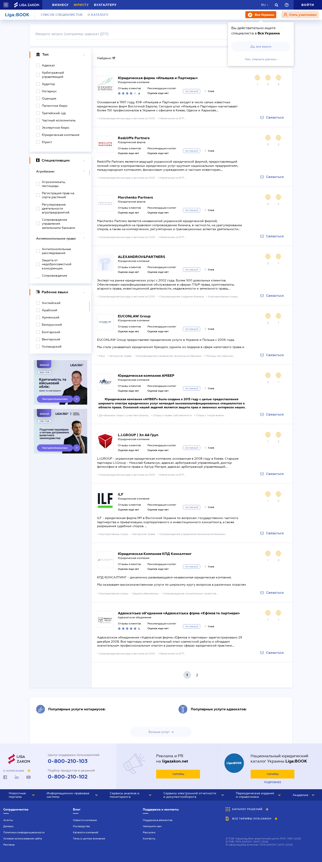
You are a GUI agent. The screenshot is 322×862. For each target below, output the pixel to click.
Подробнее (272, 782)
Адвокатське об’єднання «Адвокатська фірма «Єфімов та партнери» (179, 613)
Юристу (81, 5)
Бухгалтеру (105, 5)
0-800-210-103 (68, 761)
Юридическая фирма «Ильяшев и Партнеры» (158, 78)
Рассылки (149, 832)
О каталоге (98, 14)
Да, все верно (260, 46)
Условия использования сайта (22, 838)
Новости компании (85, 820)
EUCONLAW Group (134, 316)
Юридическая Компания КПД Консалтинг (155, 554)
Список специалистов (61, 14)
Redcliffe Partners (134, 138)
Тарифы (178, 774)
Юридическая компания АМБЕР (146, 375)
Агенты (8, 820)
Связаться (275, 117)
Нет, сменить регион (261, 59)
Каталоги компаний (85, 832)
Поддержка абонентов (157, 820)
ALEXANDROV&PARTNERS (141, 257)
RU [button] (263, 5)
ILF (120, 494)
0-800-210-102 (68, 776)
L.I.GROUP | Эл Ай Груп (138, 435)
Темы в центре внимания (89, 838)
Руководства (81, 826)
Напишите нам (152, 826)
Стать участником (302, 14)
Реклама (8, 844)
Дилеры (8, 826)
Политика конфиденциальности (23, 832)
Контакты (149, 838)
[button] (6, 4)
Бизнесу (60, 5)
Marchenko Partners (135, 197)
